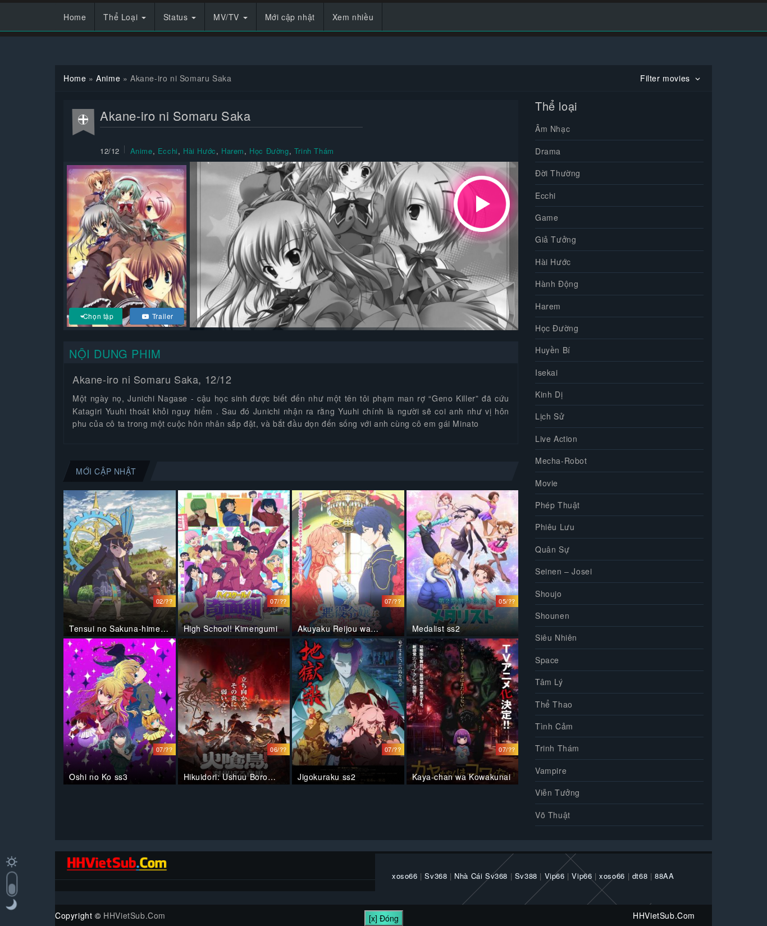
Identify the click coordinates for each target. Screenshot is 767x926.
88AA (664, 875)
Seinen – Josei (563, 571)
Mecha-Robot (561, 460)
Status (176, 16)
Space (547, 659)
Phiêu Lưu (554, 526)
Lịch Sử (549, 416)
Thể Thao (554, 704)
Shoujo (548, 593)
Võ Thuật (552, 814)
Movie (546, 483)
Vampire (551, 770)
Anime (108, 78)
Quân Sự (552, 549)
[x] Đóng (384, 918)
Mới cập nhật (290, 16)
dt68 (639, 875)
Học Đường (269, 150)
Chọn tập (98, 316)
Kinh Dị (549, 394)
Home (74, 16)
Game (546, 217)
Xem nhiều (352, 16)
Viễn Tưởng (557, 792)
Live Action (556, 438)
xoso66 (405, 875)
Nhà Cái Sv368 (481, 875)
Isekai (546, 372)
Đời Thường (558, 173)
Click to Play (482, 204)
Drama (548, 151)
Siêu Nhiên (556, 637)
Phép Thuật (557, 504)
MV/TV (227, 16)
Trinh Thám (314, 150)
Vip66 (555, 875)
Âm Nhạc (552, 128)
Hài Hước (199, 150)
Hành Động (556, 283)
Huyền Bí (552, 349)
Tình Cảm (554, 726)
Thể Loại (121, 16)
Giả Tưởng (555, 239)
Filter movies (666, 78)
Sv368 (435, 875)
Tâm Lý (549, 681)
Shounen (552, 615)
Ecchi (168, 150)
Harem (232, 150)
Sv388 (526, 875)
